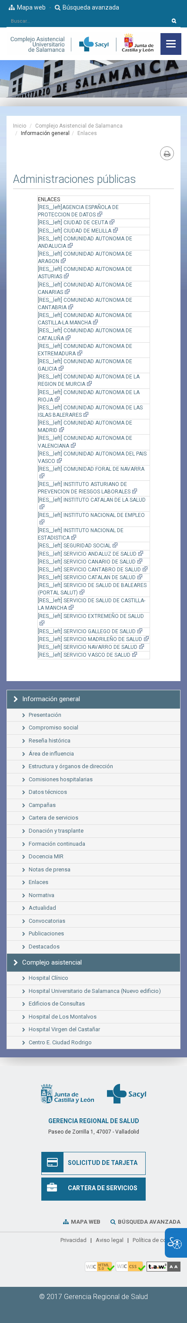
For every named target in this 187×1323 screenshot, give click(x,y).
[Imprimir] (167, 153)
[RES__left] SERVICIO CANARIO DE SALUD (87, 562)
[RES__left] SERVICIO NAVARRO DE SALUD (87, 647)
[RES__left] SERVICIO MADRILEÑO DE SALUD (90, 639)
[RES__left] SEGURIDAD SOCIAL (74, 546)
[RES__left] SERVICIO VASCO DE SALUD (84, 655)
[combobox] (87, 21)
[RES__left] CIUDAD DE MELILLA (74, 231)
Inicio (19, 126)
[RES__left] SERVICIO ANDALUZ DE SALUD (87, 554)
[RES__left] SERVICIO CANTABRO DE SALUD (89, 570)
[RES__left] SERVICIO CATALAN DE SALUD (87, 577)
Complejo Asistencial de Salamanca (79, 126)
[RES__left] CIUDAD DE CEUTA (73, 222)
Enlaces (87, 133)
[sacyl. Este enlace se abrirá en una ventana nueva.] (126, 1093)
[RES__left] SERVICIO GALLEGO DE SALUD (87, 631)
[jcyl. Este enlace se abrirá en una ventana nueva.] (67, 1093)
